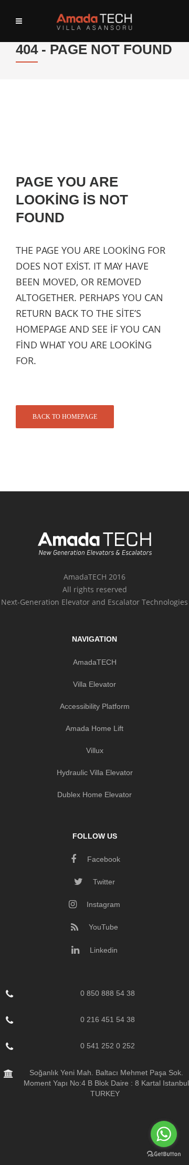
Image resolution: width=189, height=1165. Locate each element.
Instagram (102, 904)
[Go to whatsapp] (164, 1134)
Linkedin (103, 950)
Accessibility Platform (95, 706)
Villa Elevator (94, 684)
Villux (94, 750)
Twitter (103, 882)
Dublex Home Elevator (94, 794)
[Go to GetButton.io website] (164, 1154)
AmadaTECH (95, 662)
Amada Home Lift (94, 728)
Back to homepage (65, 416)
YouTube (102, 927)
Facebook (102, 859)
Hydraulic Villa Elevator (95, 772)
